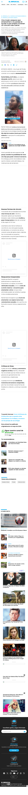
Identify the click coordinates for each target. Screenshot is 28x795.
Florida (13, 482)
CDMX (8, 4)
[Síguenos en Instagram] (11, 773)
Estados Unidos (13, 17)
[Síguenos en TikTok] (17, 773)
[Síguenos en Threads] (21, 773)
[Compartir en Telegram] (11, 65)
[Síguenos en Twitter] (7, 773)
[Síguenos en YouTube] (14, 773)
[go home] (14, 782)
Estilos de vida (21, 482)
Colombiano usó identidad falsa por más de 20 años (17, 443)
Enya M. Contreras (6, 60)
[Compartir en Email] (14, 65)
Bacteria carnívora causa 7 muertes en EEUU (15, 451)
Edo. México (13, 4)
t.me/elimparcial (14, 764)
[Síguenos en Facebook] (4, 773)
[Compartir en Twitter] (8, 65)
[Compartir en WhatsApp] (2, 65)
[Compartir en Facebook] (5, 65)
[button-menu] (2, 1)
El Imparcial (4, 16)
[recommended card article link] (4, 146)
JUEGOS (3, 4)
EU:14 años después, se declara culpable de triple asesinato (17, 469)
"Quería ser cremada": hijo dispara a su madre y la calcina (17, 460)
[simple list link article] (14, 521)
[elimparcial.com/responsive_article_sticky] (27, 786)
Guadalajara (20, 4)
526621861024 (14, 745)
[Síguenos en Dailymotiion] (24, 773)
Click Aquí (14, 750)
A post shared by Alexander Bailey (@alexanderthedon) (14, 273)
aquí (10, 435)
